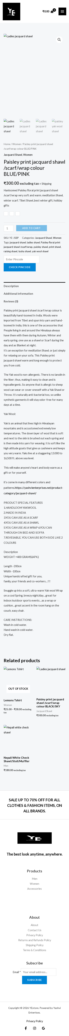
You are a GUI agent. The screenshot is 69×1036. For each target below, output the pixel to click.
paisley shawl (41, 246)
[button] (59, 39)
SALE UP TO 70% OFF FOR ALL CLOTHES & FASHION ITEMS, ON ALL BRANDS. (34, 805)
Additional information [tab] (18, 293)
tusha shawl (24, 251)
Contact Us (34, 930)
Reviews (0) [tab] (11, 301)
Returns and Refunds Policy (34, 940)
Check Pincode (20, 267)
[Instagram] (34, 1028)
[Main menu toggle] (62, 11)
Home (7, 144)
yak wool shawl (40, 251)
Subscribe (34, 979)
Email (17, 972)
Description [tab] (11, 286)
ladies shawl (33, 242)
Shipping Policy (34, 945)
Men (34, 878)
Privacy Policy (34, 935)
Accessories (34, 888)
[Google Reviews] (43, 1028)
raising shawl (10, 251)
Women (16, 144)
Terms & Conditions (34, 950)
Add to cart (31, 228)
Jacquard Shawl (13, 154)
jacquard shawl (18, 242)
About (34, 925)
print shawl (55, 246)
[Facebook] (25, 1028)
